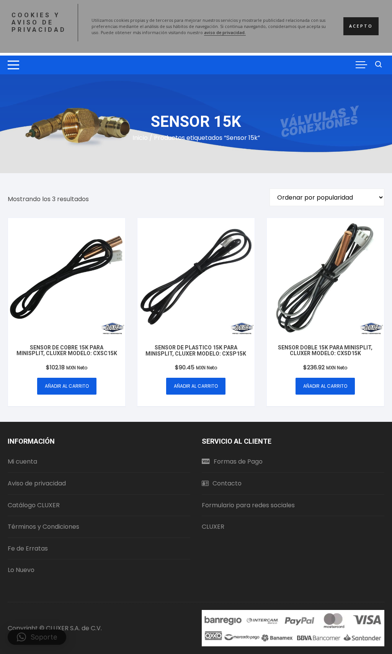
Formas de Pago (238, 461)
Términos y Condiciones (43, 526)
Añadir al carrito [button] (67, 386)
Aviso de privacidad (37, 483)
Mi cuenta (22, 461)
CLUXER (213, 526)
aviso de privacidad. (225, 32)
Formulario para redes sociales (248, 505)
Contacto (227, 483)
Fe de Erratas (28, 548)
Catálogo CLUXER (34, 505)
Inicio (140, 137)
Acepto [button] (361, 26)
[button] (37, 637)
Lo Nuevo (21, 569)
